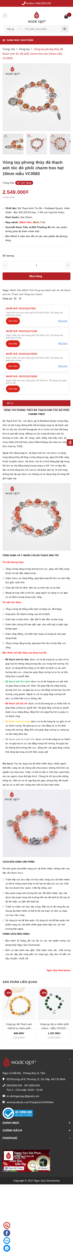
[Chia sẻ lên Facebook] (15, 298)
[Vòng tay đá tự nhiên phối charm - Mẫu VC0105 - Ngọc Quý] (54, 1003)
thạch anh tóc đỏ (54, 290)
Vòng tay (39, 290)
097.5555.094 (32, 1085)
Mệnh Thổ (28, 290)
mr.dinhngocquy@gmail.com (22, 1096)
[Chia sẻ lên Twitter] (20, 298)
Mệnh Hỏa (16, 290)
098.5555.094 (43, 3)
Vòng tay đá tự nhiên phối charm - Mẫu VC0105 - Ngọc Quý (54, 1028)
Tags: (6, 290)
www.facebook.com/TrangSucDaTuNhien (30, 1102)
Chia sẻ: (8, 298)
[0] (66, 16)
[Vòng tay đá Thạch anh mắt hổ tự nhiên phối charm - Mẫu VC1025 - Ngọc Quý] (19, 1003)
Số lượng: (9, 255)
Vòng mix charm (33, 294)
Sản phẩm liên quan (20, 982)
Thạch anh (17, 294)
